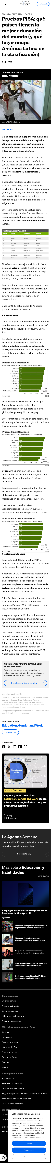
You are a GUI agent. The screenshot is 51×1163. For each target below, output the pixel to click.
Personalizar (29, 1157)
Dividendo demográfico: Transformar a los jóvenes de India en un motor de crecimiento (31, 928)
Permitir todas (29, 1150)
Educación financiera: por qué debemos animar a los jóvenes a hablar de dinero (30, 940)
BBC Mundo (10, 75)
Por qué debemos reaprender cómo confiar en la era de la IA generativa (29, 952)
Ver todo (43, 876)
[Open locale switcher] (3, 1157)
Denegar (29, 1143)
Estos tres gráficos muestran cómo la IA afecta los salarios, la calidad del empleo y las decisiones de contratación (31, 966)
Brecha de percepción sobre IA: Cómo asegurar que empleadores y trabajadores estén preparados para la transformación (31, 979)
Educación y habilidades (17, 14)
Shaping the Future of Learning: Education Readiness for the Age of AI (24, 912)
